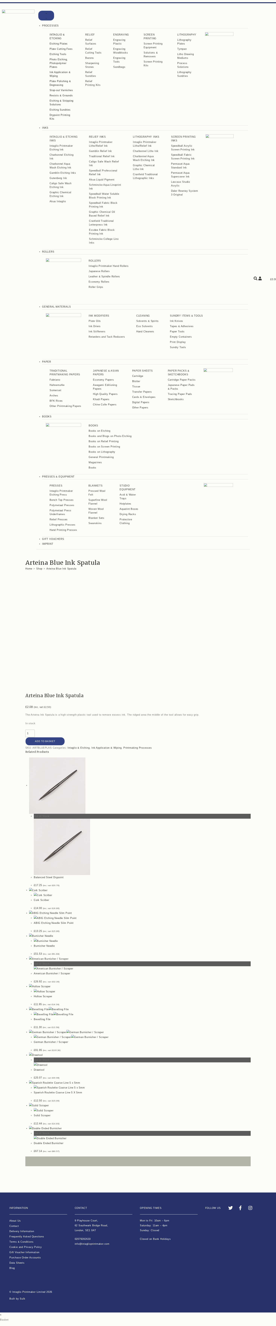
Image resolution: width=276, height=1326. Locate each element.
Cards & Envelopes (144, 397)
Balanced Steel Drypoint (48, 877)
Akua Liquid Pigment (101, 179)
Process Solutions (183, 65)
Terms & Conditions (21, 1241)
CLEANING (143, 315)
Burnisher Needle (44, 945)
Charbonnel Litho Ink (145, 151)
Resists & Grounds (61, 95)
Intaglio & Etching (79, 747)
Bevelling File (42, 1019)
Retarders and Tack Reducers (107, 336)
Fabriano (55, 379)
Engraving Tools (119, 60)
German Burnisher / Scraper (51, 1042)
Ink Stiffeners (97, 331)
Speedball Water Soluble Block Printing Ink (104, 195)
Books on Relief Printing (103, 441)
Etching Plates (59, 43)
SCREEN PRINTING (150, 36)
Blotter (136, 381)
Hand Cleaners (145, 331)
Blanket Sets (96, 518)
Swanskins (95, 523)
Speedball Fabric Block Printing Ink (103, 204)
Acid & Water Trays (128, 496)
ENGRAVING (121, 34)
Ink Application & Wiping (60, 74)
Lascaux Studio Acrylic (180, 183)
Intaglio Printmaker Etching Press (61, 493)
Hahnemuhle (57, 385)
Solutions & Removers (151, 54)
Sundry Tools (178, 347)
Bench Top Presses (62, 500)
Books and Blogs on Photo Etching (110, 436)
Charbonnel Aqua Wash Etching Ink (60, 165)
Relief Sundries (90, 74)
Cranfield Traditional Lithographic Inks (145, 176)
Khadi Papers (101, 399)
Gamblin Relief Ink (100, 151)
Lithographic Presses (62, 524)
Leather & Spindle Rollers (104, 276)
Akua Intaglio (58, 201)
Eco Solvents (144, 326)
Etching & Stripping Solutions (61, 102)
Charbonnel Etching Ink (61, 156)
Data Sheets (17, 1262)
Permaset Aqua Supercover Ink (180, 174)
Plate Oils (95, 321)
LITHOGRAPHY (186, 34)
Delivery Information (21, 1231)
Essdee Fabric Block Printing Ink (102, 232)
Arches (54, 395)
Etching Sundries (60, 109)
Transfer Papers (142, 391)
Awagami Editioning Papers (105, 387)
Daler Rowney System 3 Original (184, 192)
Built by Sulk (17, 1298)
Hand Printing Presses (63, 530)
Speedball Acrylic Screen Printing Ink (183, 147)
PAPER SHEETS (142, 370)
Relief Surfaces (90, 41)
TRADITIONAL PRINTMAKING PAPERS (65, 372)
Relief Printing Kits (92, 83)
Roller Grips (96, 287)
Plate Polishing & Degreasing (60, 83)
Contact (14, 1226)
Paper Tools (177, 331)
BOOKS (93, 425)
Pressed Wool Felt (97, 493)
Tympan (182, 49)
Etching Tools (58, 54)
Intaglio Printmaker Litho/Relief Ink (100, 144)
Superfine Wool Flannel (97, 502)
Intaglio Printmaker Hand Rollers (109, 266)
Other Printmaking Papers (65, 406)
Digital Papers (140, 402)
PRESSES (56, 485)
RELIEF (90, 34)
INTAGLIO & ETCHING (57, 36)
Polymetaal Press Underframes (60, 512)
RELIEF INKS (97, 136)
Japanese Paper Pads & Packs (181, 387)
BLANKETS (95, 485)
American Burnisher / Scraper (52, 973)
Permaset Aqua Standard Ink (180, 165)
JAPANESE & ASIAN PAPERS (106, 372)
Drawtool (39, 1069)
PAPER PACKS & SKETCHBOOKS (178, 372)
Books (92, 467)
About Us (15, 1220)
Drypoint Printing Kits (60, 117)
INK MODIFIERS (99, 315)
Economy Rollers (99, 281)
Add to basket (45, 741)
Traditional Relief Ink (102, 156)
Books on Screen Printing (104, 446)
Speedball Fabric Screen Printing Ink (183, 156)
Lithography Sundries (184, 74)
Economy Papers (103, 379)
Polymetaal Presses (62, 505)
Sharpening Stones (92, 65)
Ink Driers (95, 326)
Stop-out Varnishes (61, 90)
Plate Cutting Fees (61, 49)
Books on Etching (99, 430)
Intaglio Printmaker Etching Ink (61, 147)
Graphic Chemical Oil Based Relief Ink (102, 213)
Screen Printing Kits (153, 63)
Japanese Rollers (99, 271)
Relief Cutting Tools (93, 51)
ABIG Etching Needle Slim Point (54, 923)
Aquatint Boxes (129, 509)
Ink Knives (176, 321)
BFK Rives (56, 400)
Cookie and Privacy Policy (25, 1247)
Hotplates (125, 503)
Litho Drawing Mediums (185, 56)
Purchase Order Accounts (25, 1257)
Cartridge (137, 376)
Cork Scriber (41, 900)
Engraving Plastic (119, 41)
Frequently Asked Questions (26, 1236)
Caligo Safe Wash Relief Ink (104, 163)
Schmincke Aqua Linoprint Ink (105, 186)
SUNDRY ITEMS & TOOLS (186, 315)
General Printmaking (101, 457)
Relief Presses (59, 519)
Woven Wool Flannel (96, 511)
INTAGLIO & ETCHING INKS (64, 138)
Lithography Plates (184, 41)
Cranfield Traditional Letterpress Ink (101, 222)
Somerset (55, 390)
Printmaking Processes (137, 747)
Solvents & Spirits (147, 321)
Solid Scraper (42, 1115)
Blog (12, 1268)
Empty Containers (181, 336)
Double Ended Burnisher (48, 1143)
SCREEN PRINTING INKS (183, 138)
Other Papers (140, 407)
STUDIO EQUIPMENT (128, 487)
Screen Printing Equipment (153, 45)
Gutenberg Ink (58, 178)
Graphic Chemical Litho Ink (144, 167)
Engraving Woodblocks (120, 51)
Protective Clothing (126, 521)
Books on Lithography (102, 451)
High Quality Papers (105, 394)
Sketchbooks (176, 399)
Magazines (95, 462)
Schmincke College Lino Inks (104, 241)
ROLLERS (95, 260)
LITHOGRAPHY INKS (146, 136)
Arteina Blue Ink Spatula (61, 568)
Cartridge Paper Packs (182, 379)
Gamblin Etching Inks (63, 172)
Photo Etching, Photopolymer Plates (59, 63)
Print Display (178, 342)
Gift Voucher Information (24, 1252)
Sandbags (119, 67)
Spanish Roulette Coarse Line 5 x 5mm (58, 1092)
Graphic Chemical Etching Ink (60, 194)
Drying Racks (128, 514)
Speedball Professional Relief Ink (103, 172)
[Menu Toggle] (46, 15)
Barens (89, 58)
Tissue (136, 386)
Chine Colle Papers (104, 404)
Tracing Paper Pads (180, 394)
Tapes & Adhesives (182, 326)
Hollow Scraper (43, 996)
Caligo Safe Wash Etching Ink (61, 185)
